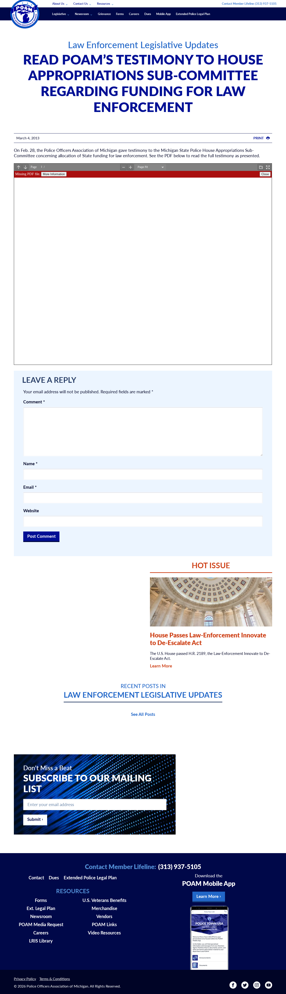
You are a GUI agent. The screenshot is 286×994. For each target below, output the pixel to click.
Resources (103, 3)
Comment (34, 401)
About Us (58, 3)
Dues (147, 14)
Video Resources (104, 932)
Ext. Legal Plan (41, 908)
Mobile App (163, 14)
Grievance (104, 14)
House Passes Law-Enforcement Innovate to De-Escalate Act (208, 638)
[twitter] (244, 986)
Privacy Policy (25, 978)
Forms (120, 14)
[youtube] (268, 986)
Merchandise (104, 908)
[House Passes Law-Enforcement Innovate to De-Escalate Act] (211, 601)
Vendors (104, 916)
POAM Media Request (41, 924)
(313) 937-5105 (266, 3)
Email (30, 487)
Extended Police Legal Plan (193, 14)
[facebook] (233, 986)
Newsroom (82, 14)
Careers (134, 14)
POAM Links (104, 924)
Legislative (59, 14)
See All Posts (143, 714)
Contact (36, 877)
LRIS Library (41, 941)
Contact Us (80, 3)
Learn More (161, 666)
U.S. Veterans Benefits (104, 900)
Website (31, 510)
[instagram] (256, 986)
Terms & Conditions (54, 978)
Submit (34, 819)
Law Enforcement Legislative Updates (143, 44)
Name (30, 463)
